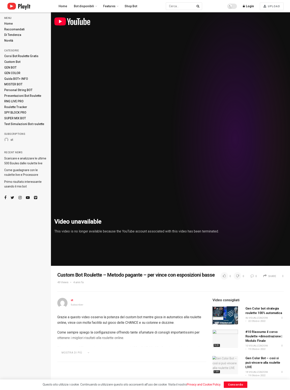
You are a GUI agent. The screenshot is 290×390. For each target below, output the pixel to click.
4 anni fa (78, 282)
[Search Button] (198, 6)
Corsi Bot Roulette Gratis (21, 56)
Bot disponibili (84, 6)
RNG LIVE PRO (14, 101)
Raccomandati (14, 29)
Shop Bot (131, 6)
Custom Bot (12, 61)
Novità (8, 40)
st (12, 139)
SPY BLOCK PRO (15, 112)
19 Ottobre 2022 (256, 349)
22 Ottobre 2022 (256, 321)
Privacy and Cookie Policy (203, 384)
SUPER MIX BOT (15, 118)
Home (8, 23)
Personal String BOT (18, 90)
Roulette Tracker (15, 107)
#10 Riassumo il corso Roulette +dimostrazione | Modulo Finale (263, 336)
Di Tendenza (12, 35)
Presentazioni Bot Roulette (22, 95)
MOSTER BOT (13, 84)
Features (109, 6)
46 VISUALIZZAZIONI (256, 318)
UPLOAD (273, 6)
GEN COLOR (12, 73)
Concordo (235, 384)
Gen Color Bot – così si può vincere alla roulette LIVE (262, 362)
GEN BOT (10, 67)
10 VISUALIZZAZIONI (256, 345)
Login (249, 6)
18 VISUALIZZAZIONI (256, 372)
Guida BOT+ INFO (16, 78)
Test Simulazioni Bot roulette (24, 124)
